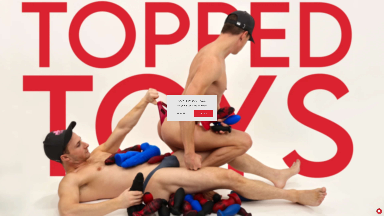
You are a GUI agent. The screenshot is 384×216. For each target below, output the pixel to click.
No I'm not (181, 113)
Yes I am (203, 113)
